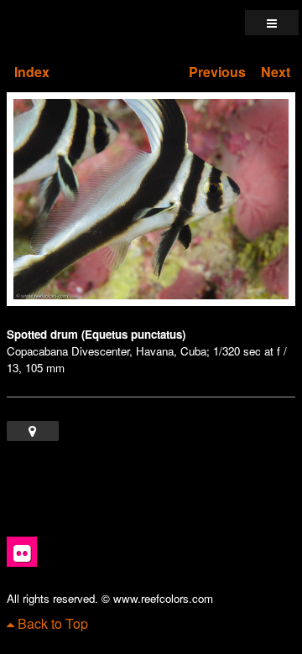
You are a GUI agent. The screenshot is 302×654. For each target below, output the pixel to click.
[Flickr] (22, 552)
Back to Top (51, 623)
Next (275, 71)
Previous (217, 71)
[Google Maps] (33, 431)
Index (31, 71)
